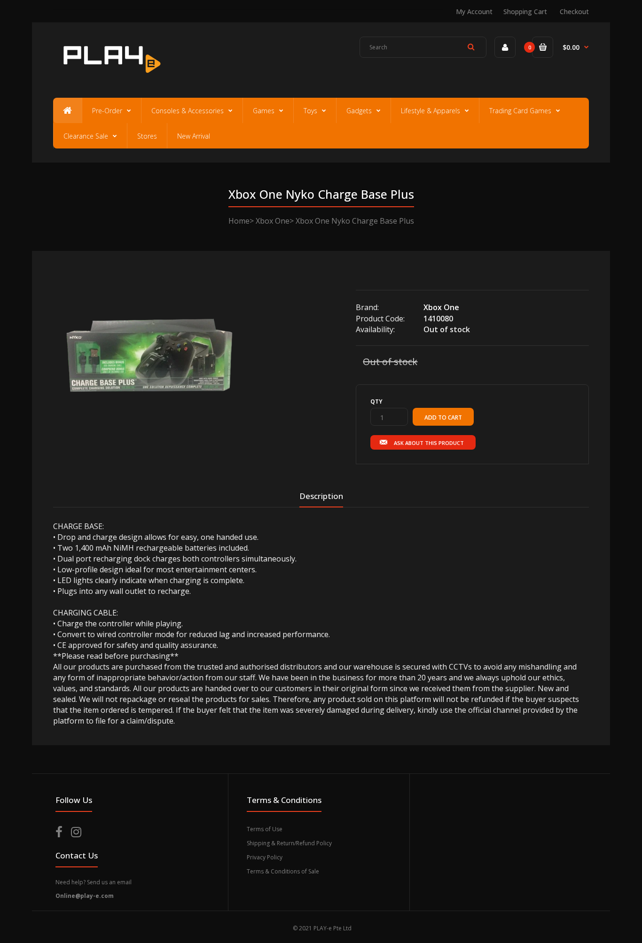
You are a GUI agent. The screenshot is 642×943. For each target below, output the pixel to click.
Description (321, 496)
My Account (474, 11)
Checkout (574, 11)
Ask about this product (429, 442)
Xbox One (273, 221)
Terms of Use (264, 829)
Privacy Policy (264, 857)
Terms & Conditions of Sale (283, 871)
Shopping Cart (525, 11)
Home (239, 221)
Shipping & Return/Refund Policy (289, 843)
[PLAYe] (110, 77)
